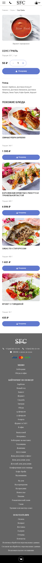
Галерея (21, 531)
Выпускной (21, 432)
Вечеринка (21, 436)
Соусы (12, 10)
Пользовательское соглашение (21, 550)
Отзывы (21, 535)
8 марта (21, 419)
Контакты (21, 538)
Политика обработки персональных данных (21, 542)
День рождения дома (21, 460)
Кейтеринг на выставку (21, 440)
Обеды (21, 408)
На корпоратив (21, 484)
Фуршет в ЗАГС (21, 423)
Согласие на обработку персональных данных (21, 546)
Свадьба (21, 400)
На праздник (21, 488)
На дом (21, 480)
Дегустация (21, 452)
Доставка (21, 527)
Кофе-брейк (21, 471)
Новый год (21, 388)
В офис (21, 427)
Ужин (21, 504)
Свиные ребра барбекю (13, 137)
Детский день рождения (21, 464)
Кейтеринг (21, 369)
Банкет (21, 392)
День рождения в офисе (21, 456)
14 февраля (21, 411)
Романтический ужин (21, 500)
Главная (5, 10)
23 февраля (21, 415)
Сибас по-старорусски (14, 248)
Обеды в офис (21, 373)
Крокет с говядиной (12, 304)
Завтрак (21, 404)
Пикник (21, 496)
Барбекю (21, 384)
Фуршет (21, 396)
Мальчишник (21, 475)
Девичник (21, 448)
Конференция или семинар (21, 467)
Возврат (21, 523)
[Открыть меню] (4, 3)
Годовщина (21, 444)
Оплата (21, 519)
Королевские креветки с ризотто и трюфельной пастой (20, 194)
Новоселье (21, 492)
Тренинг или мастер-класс (21, 508)
